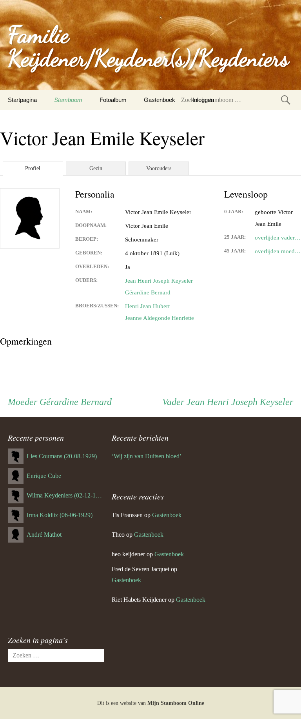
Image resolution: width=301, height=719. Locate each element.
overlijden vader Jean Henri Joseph (278, 237)
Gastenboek (159, 99)
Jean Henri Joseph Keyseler (159, 281)
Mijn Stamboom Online (175, 703)
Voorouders (158, 168)
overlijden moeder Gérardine (278, 251)
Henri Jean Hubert (147, 306)
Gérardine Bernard (147, 292)
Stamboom (68, 99)
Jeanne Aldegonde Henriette (159, 318)
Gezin (95, 168)
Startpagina (22, 99)
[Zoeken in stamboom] (285, 100)
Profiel (32, 168)
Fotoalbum (113, 99)
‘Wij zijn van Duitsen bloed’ (146, 456)
